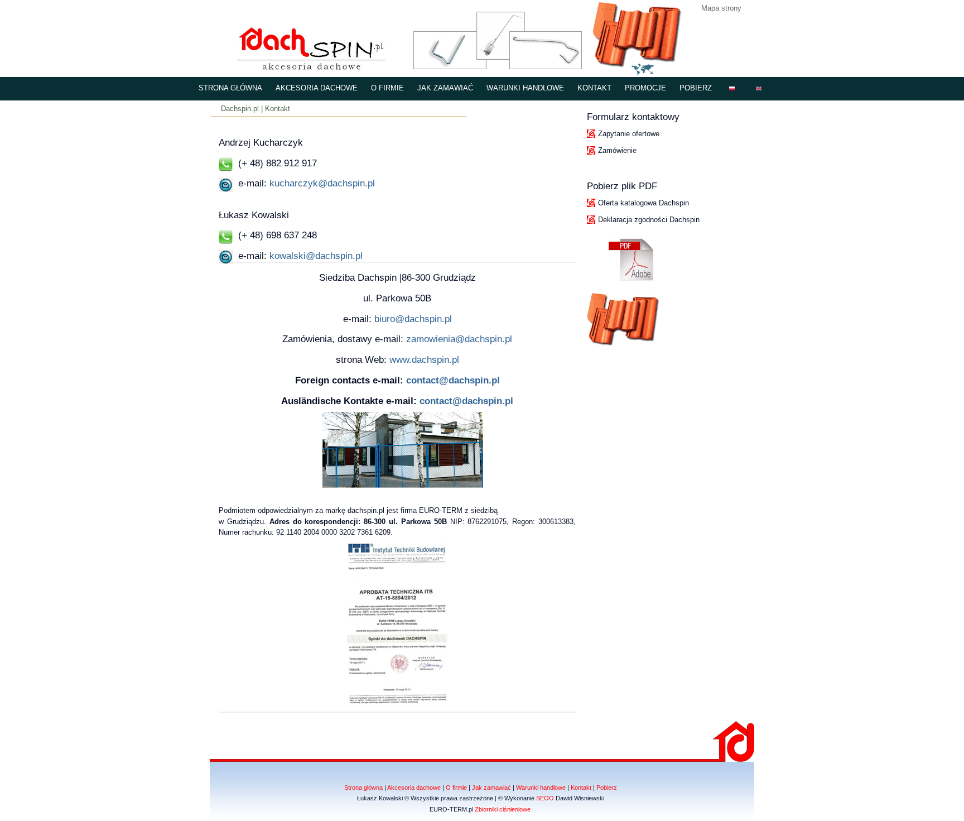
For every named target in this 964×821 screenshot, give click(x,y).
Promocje (645, 88)
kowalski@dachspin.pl (315, 255)
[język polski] (732, 88)
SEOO (545, 798)
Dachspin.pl (240, 108)
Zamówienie (617, 150)
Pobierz (695, 88)
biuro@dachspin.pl (412, 318)
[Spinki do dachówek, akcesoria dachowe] (305, 69)
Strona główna (230, 88)
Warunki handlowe (525, 88)
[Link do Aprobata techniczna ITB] (397, 702)
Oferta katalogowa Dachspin (643, 203)
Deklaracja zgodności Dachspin (649, 219)
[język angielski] (758, 88)
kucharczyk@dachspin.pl (321, 183)
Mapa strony (721, 8)
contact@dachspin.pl (453, 380)
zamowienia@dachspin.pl (457, 338)
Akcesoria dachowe (317, 88)
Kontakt (594, 88)
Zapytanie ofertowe (628, 133)
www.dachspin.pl (424, 359)
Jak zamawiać (445, 88)
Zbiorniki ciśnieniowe (503, 809)
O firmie (387, 88)
